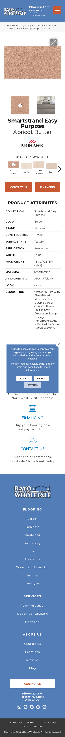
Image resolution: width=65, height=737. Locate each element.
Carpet (30, 25)
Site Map (31, 722)
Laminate (32, 527)
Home (10, 25)
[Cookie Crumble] (38, 164)
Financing (47, 187)
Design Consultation (32, 613)
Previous (5, 103)
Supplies (32, 575)
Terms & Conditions (33, 726)
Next (59, 103)
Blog (32, 668)
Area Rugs (32, 559)
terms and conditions (28, 366)
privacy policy (37, 363)
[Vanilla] (26, 166)
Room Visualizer (32, 605)
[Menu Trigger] (57, 10)
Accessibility (15, 722)
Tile (32, 551)
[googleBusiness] (25, 707)
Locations (32, 652)
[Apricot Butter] (13, 164)
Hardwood (32, 535)
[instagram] (19, 707)
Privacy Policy (48, 722)
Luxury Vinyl (32, 543)
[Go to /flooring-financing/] (32, 419)
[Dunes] (51, 166)
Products (40, 25)
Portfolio (32, 583)
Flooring (20, 25)
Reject (41, 378)
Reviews (32, 660)
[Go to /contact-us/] (32, 451)
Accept (24, 378)
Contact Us (18, 187)
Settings (33, 385)
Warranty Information (32, 567)
